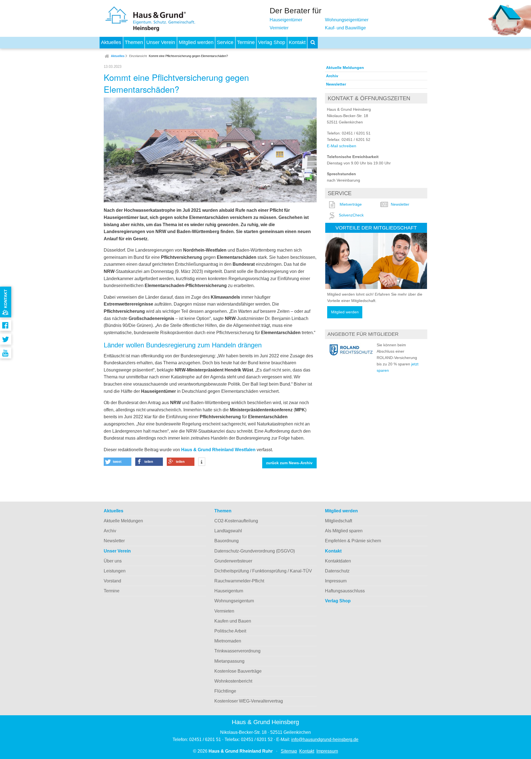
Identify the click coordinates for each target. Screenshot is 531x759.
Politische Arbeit (230, 631)
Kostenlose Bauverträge (238, 671)
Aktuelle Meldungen (345, 67)
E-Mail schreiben (341, 146)
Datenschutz (337, 571)
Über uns (113, 561)
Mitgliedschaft (338, 520)
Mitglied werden (196, 42)
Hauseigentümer (286, 19)
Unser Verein (160, 42)
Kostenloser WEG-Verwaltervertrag (248, 701)
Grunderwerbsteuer (233, 561)
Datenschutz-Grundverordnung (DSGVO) (254, 551)
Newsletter (336, 84)
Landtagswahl (228, 530)
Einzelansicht (138, 56)
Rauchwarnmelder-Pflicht (239, 581)
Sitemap (289, 751)
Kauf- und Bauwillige (345, 27)
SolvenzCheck (351, 215)
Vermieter (279, 27)
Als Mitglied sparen (344, 530)
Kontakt (297, 42)
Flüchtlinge (225, 691)
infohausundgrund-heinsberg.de (324, 739)
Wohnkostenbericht (233, 681)
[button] (117, 462)
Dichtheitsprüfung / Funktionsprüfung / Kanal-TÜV (263, 571)
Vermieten (224, 611)
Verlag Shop (271, 42)
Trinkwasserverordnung (237, 651)
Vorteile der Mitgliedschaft (376, 228)
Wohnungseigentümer (346, 19)
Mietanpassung (229, 661)
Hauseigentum (228, 590)
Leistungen (115, 571)
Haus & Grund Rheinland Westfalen (218, 449)
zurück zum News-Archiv (289, 463)
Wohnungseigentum (234, 600)
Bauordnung (226, 540)
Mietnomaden (227, 641)
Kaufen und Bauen (232, 621)
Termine (246, 42)
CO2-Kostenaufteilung (236, 520)
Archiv (332, 76)
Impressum (336, 581)
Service (225, 42)
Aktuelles (111, 42)
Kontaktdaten (338, 561)
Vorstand (112, 581)
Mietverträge (351, 204)
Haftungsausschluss (345, 590)
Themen (134, 42)
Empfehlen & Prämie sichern (353, 540)
